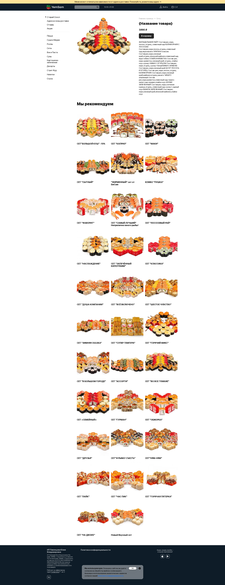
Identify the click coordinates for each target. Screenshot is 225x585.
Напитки (51, 74)
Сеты (49, 48)
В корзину (146, 36)
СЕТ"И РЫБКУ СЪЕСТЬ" (123, 458)
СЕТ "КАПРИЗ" (118, 144)
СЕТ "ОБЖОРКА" (154, 420)
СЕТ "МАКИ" (151, 144)
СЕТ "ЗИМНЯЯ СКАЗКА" (89, 343)
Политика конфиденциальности (96, 550)
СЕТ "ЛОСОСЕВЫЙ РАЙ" (157, 223)
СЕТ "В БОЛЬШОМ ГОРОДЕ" (91, 381)
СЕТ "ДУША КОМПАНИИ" (90, 304)
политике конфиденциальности (110, 576)
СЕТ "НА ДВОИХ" (86, 535)
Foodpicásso (55, 572)
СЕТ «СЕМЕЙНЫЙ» (87, 420)
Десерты (51, 66)
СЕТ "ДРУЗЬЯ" (84, 458)
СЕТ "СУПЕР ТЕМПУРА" (123, 343)
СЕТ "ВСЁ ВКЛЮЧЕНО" (123, 304)
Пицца (50, 36)
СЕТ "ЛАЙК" (83, 496)
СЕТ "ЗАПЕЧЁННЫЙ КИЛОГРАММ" (121, 265)
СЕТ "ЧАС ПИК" (119, 496)
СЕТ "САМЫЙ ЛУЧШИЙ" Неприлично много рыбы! (124, 224)
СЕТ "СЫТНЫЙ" (85, 182)
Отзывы (50, 25)
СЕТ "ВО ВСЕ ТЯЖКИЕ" (157, 381)
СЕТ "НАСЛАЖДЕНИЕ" (89, 264)
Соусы (50, 78)
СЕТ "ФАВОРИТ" (85, 223)
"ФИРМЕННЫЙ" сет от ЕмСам (123, 183)
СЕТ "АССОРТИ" (119, 381)
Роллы (50, 44)
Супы (49, 56)
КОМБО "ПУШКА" (154, 182)
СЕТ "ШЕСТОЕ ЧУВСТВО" (158, 304)
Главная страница (146, 18)
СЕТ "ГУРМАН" (119, 420)
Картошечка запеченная (52, 61)
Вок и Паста (52, 52)
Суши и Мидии (53, 40)
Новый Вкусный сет (121, 535)
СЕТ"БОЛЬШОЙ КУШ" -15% (91, 144)
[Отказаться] (139, 568)
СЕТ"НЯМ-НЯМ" (153, 458)
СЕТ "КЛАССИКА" (154, 264)
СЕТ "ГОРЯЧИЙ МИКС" (157, 343)
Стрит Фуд (52, 70)
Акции (49, 28)
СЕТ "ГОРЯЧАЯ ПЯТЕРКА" (158, 496)
